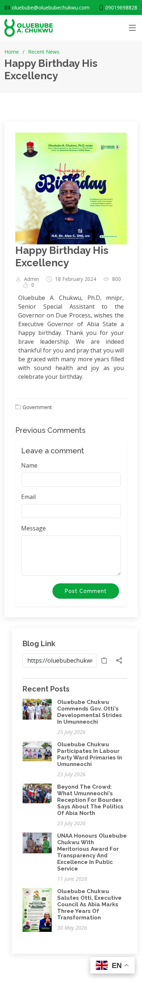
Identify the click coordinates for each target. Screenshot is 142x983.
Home (11, 51)
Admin (31, 279)
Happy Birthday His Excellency (62, 256)
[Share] (119, 660)
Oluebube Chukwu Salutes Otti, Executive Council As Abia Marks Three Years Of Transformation (89, 904)
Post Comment (86, 591)
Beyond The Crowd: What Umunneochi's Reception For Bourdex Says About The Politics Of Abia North (90, 800)
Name (29, 465)
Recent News (43, 51)
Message (33, 528)
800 (116, 279)
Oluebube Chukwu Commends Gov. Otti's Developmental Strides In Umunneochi (89, 712)
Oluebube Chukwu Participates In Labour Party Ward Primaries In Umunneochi (89, 754)
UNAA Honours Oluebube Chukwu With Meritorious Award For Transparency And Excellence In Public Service (92, 852)
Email (28, 497)
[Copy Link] (104, 660)
